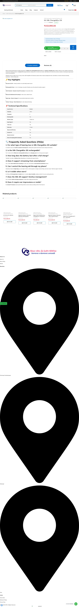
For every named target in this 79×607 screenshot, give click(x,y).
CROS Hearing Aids (10, 13)
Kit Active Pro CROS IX (8, 215)
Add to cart (73, 47)
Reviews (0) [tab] (47, 65)
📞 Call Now (3, 303)
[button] (40, 20)
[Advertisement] (32, 240)
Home (4, 13)
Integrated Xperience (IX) (57, 18)
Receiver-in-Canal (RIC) (37, 213)
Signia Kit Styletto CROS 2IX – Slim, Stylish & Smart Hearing (54, 216)
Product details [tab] (33, 65)
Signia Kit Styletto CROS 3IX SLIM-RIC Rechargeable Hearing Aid (24, 216)
